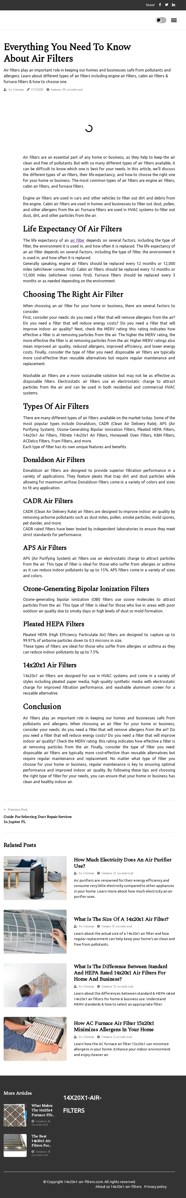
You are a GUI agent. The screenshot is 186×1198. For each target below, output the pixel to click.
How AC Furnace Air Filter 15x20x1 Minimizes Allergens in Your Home (114, 1026)
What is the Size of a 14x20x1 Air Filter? (121, 919)
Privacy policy (155, 1186)
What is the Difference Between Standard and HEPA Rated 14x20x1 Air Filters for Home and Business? (120, 973)
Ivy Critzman (16, 89)
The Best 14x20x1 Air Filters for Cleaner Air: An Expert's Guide (41, 1141)
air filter (77, 240)
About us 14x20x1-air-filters (118, 1186)
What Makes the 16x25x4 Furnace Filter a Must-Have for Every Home (43, 1110)
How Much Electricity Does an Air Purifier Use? (122, 863)
